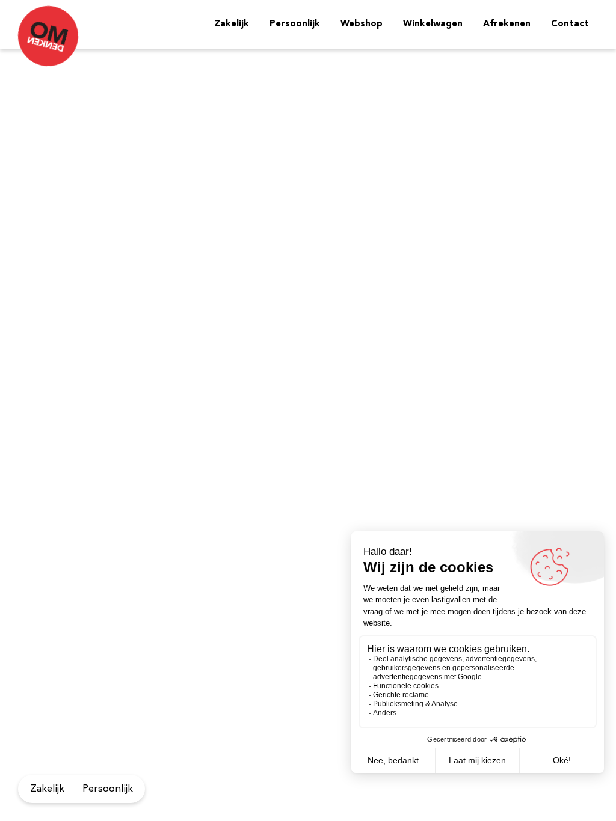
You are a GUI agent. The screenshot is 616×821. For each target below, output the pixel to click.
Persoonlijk (295, 24)
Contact (570, 24)
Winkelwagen (433, 24)
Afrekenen (507, 24)
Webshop (361, 24)
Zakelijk (231, 24)
